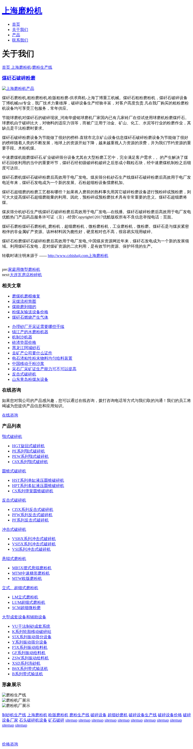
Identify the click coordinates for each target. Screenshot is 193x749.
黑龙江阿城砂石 (26, 348)
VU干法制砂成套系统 (31, 626)
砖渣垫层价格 (24, 342)
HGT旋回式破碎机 (28, 446)
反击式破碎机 (24, 374)
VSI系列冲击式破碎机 (31, 549)
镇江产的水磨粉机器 (30, 332)
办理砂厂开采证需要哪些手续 (38, 326)
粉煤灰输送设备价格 (30, 312)
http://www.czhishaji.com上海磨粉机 (78, 255)
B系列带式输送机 (27, 674)
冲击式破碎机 (14, 529)
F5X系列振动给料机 (29, 647)
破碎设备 (98, 715)
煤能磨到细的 (24, 307)
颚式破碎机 (12, 436)
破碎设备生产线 (143, 715)
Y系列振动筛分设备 (29, 642)
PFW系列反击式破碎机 (32, 515)
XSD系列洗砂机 (26, 663)
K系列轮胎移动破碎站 (31, 631)
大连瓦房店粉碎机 (26, 275)
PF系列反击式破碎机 (30, 520)
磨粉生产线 (42, 67)
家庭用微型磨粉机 (24, 269)
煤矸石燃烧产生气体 (30, 317)
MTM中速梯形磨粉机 (31, 573)
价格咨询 (10, 744)
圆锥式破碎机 (14, 471)
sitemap (71, 720)
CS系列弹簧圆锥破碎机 (32, 491)
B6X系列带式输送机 (30, 668)
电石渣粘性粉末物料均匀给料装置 (42, 358)
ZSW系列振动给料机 (30, 658)
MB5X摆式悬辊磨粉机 (32, 568)
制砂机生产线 (14, 715)
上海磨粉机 (37, 715)
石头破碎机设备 (33, 720)
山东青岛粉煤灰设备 (30, 379)
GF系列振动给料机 (28, 653)
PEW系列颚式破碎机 (30, 456)
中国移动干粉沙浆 (28, 363)
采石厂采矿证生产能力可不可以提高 (44, 369)
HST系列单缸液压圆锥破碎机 (38, 480)
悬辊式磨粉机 (14, 558)
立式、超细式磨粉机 (20, 588)
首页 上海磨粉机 (16, 67)
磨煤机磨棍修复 (26, 296)
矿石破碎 (56, 720)
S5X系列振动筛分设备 (32, 637)
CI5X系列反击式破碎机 (32, 509)
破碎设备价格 (170, 715)
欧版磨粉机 (58, 715)
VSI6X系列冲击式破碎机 (34, 539)
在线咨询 (10, 415)
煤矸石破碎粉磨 (18, 78)
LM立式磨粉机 (25, 597)
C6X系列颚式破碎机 (30, 462)
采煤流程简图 (24, 301)
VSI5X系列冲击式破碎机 (34, 544)
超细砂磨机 (118, 715)
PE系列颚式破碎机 (28, 451)
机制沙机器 (22, 337)
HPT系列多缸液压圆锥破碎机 (38, 485)
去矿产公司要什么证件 (32, 353)
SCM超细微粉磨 (26, 608)
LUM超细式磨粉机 (28, 602)
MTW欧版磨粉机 (27, 578)
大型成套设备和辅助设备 (24, 617)
